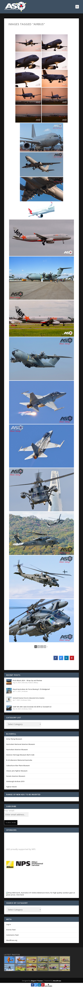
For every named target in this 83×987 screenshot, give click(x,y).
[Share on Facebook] (55, 659)
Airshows (25, 691)
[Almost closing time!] (41, 137)
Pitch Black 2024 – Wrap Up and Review (27, 680)
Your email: (9, 810)
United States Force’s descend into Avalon (28, 698)
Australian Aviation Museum (17, 749)
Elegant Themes (37, 981)
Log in (8, 924)
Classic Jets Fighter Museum (16, 771)
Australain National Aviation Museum (20, 744)
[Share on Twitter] (61, 659)
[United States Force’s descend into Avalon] (9, 699)
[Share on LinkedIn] (39, 986)
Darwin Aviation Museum (15, 776)
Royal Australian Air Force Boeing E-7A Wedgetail (31, 689)
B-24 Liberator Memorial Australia (19, 760)
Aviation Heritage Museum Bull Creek (20, 755)
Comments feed (12, 935)
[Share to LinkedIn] (66, 659)
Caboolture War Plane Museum (18, 765)
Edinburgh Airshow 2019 (15, 781)
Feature (30, 683)
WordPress (57, 981)
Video (29, 700)
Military (36, 683)
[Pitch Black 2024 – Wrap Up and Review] (9, 682)
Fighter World (11, 787)
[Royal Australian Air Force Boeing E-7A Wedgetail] (9, 690)
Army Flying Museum (14, 739)
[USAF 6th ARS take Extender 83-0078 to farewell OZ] (9, 708)
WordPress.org (11, 940)
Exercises (25, 683)
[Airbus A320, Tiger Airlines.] (28, 43)
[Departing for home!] (41, 164)
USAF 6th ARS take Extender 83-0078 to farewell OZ (32, 707)
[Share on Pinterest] (72, 659)
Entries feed (10, 930)
